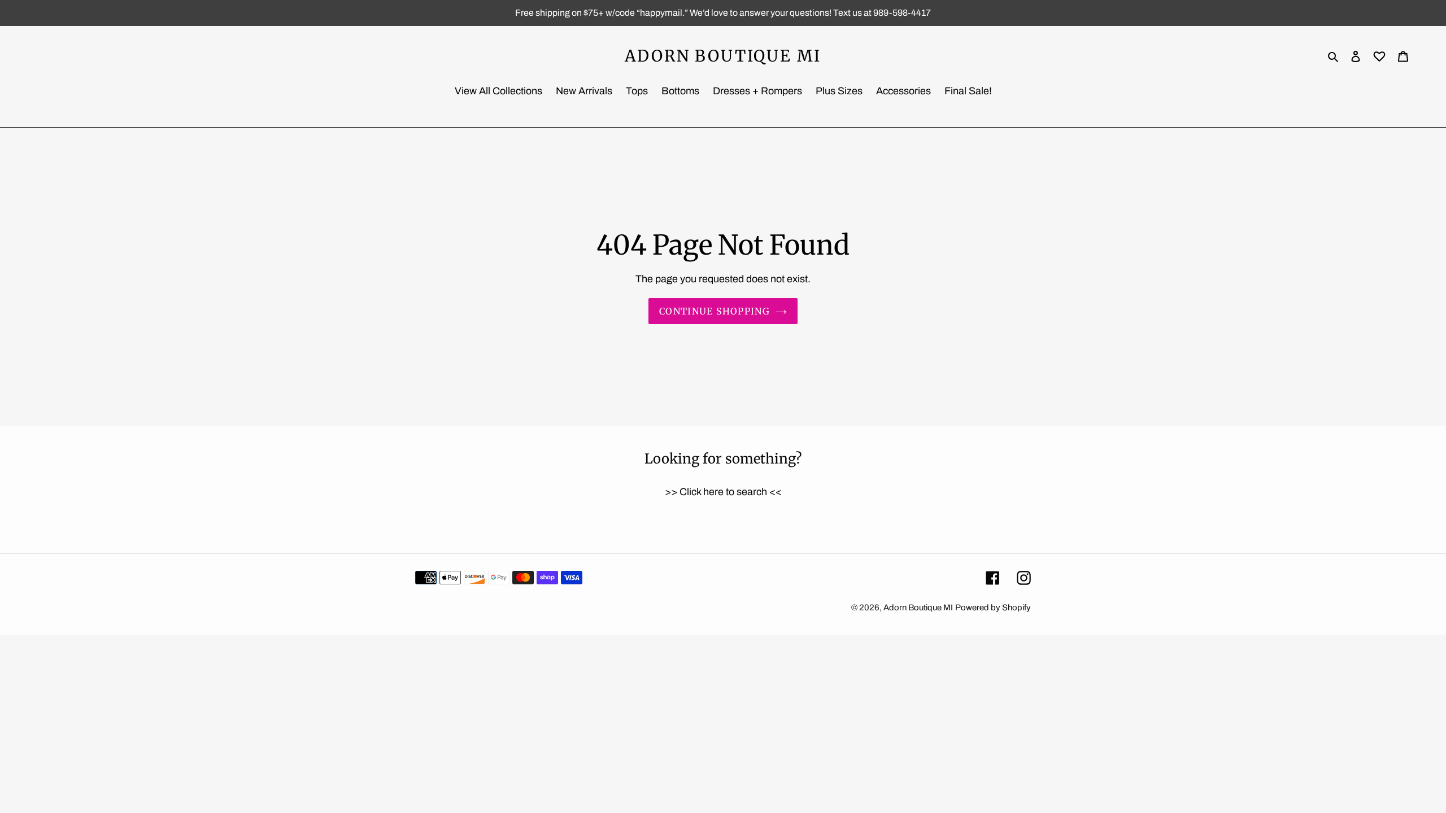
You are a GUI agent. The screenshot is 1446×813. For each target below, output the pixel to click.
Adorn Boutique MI (723, 56)
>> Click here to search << (723, 491)
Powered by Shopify (993, 607)
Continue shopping (714, 311)
